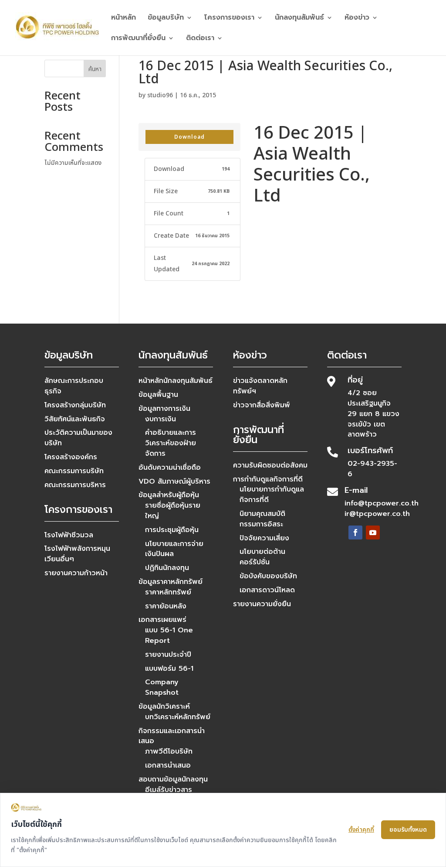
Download (189, 137)
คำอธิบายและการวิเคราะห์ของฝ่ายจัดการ (170, 443)
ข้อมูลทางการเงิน (164, 408)
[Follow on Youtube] (373, 532)
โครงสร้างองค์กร (70, 457)
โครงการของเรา (229, 18)
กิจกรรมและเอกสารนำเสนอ (172, 736)
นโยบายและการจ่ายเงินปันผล (174, 549)
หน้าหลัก (123, 18)
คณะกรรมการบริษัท (74, 471)
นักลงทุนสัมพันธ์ (299, 18)
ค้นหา (94, 69)
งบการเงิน (160, 419)
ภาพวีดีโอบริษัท (169, 751)
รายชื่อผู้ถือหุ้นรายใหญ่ (172, 510)
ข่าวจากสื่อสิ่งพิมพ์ (261, 405)
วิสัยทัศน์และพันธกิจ (74, 419)
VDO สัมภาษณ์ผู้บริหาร (174, 481)
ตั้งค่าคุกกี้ (361, 829)
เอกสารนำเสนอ (168, 765)
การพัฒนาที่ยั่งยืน (138, 39)
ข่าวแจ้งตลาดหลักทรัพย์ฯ (260, 385)
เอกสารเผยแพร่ (162, 619)
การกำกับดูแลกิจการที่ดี (268, 479)
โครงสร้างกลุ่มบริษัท (75, 405)
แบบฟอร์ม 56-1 (169, 668)
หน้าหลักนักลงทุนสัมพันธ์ (176, 380)
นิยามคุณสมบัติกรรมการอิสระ (262, 519)
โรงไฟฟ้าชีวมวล (68, 535)
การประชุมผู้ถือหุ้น (172, 530)
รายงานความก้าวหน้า (76, 573)
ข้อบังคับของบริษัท (268, 576)
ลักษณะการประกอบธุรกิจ (73, 385)
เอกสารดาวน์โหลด (267, 590)
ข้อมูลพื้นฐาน (158, 394)
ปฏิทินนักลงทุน (167, 568)
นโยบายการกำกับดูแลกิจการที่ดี (272, 494)
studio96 (160, 95)
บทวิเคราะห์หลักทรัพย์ (177, 717)
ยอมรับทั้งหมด (408, 829)
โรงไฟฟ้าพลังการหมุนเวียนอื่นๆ (77, 553)
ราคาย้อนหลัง (165, 606)
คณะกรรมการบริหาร (75, 485)
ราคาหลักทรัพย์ (168, 592)
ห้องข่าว (357, 18)
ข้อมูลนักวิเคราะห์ (164, 706)
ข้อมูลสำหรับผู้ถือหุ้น (169, 495)
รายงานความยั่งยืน (262, 604)
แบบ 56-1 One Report (169, 635)
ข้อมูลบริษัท (166, 18)
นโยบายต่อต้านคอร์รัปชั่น (262, 556)
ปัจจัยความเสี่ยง (264, 538)
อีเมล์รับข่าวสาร (168, 790)
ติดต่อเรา (200, 39)
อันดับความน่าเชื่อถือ (170, 467)
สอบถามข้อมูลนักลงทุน (173, 779)
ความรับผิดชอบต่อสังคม (270, 465)
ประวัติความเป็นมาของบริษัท (78, 437)
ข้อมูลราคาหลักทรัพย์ (171, 582)
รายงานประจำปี (168, 654)
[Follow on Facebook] (355, 532)
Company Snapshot (162, 687)
